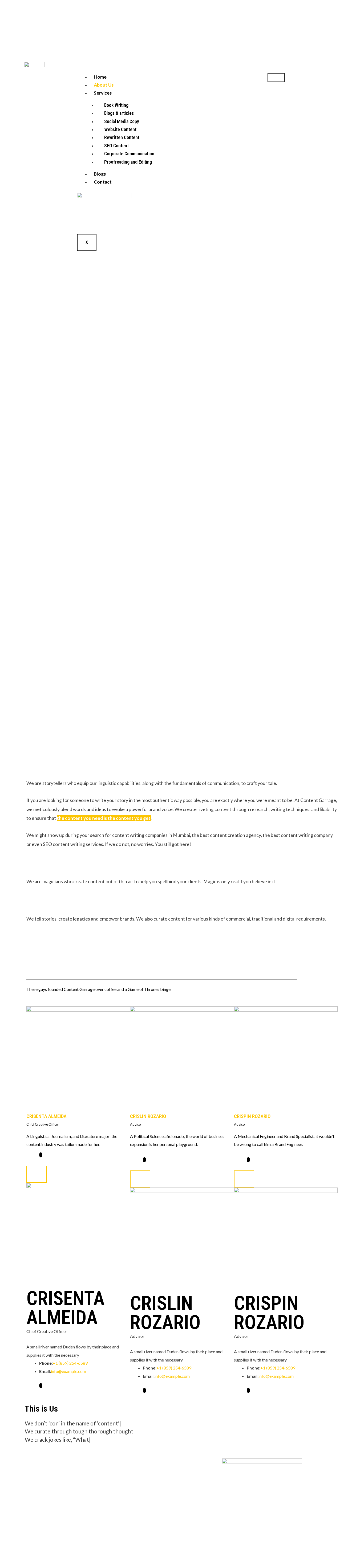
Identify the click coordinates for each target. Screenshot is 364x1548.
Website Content (120, 129)
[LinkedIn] (40, 1154)
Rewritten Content (121, 137)
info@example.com (68, 1371)
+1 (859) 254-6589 (70, 1362)
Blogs (100, 174)
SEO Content (116, 145)
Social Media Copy (121, 121)
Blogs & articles (119, 113)
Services (103, 93)
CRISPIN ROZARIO (252, 1116)
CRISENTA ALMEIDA (46, 1116)
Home (100, 77)
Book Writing (116, 105)
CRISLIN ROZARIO (148, 1116)
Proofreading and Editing (128, 162)
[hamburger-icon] (276, 77)
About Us (104, 85)
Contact (103, 182)
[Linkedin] (144, 1159)
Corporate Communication (129, 153)
